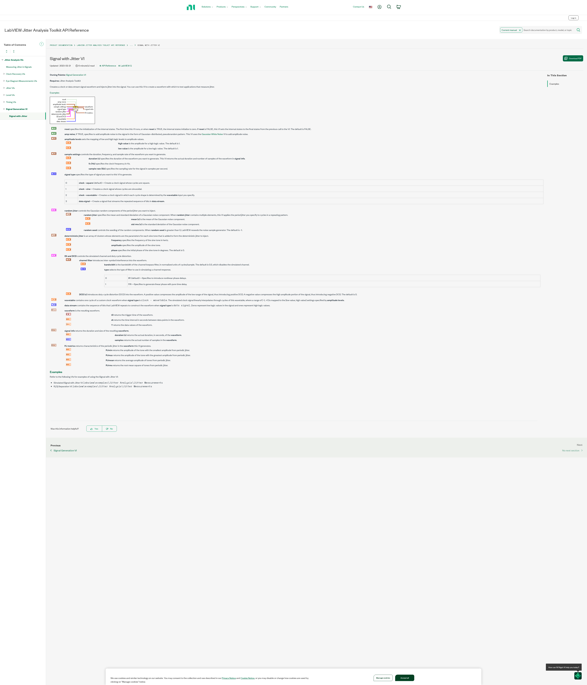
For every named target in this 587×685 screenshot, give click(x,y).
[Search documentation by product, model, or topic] (578, 30)
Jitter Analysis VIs (13, 59)
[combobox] (536, 30)
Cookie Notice (248, 677)
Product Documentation (61, 45)
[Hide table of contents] (42, 44)
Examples (54, 92)
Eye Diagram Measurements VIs (21, 80)
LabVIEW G (126, 65)
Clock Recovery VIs (15, 73)
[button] (519, 30)
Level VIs (10, 94)
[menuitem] (207, 7)
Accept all (405, 677)
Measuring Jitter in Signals (19, 66)
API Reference (109, 65)
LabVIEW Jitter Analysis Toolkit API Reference (101, 45)
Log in (573, 17)
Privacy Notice (229, 677)
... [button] (131, 45)
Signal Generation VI (16, 108)
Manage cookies (383, 677)
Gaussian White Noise (212, 134)
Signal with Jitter (18, 116)
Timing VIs (11, 101)
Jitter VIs (10, 87)
